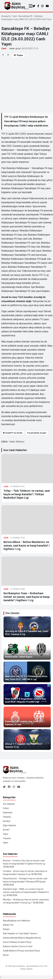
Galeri (5, 842)
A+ (8, 55)
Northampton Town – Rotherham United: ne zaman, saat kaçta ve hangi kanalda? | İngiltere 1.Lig (27, 597)
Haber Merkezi (16, 441)
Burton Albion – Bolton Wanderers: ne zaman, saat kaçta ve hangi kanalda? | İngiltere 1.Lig (27, 545)
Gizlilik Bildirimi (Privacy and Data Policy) (21, 951)
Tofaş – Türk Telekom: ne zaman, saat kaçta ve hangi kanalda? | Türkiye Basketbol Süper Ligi (27, 494)
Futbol (6, 808)
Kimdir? (6, 830)
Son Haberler (9, 804)
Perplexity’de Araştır (36, 433)
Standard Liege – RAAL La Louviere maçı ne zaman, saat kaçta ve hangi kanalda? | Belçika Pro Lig (26, 892)
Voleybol (7, 817)
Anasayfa (5, 16)
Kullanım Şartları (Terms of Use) (17, 946)
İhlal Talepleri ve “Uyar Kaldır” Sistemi (20, 933)
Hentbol (6, 821)
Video (5, 834)
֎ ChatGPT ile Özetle (13, 433)
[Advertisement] (26, 85)
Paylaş (20, 55)
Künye (6, 955)
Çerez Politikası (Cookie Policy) (17, 942)
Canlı (14, 16)
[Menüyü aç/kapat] (31, 6)
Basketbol (7, 812)
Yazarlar (7, 838)
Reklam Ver (8, 925)
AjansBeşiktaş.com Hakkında (16, 920)
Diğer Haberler (9, 825)
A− (3, 55)
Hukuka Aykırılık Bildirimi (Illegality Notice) (22, 938)
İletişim (6, 929)
